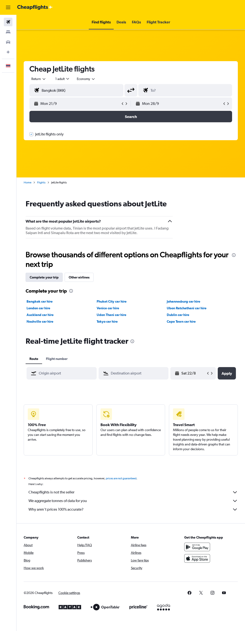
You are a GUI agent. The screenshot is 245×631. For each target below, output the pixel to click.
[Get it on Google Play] (197, 547)
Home (27, 182)
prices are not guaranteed (121, 478)
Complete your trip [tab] (44, 277)
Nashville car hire (40, 321)
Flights (41, 182)
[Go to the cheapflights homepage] (35, 7)
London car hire (38, 308)
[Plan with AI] (8, 52)
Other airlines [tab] (79, 277)
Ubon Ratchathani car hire (186, 308)
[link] (189, 593)
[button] (8, 7)
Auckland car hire (40, 315)
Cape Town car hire (181, 321)
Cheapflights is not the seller (51, 492)
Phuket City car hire (112, 301)
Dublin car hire (178, 315)
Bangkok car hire (40, 301)
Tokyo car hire (107, 321)
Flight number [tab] (56, 359)
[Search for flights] (8, 22)
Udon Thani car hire (111, 315)
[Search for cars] (8, 42)
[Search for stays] (8, 32)
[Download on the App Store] (197, 558)
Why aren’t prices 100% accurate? (56, 509)
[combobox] (86, 78)
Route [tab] (33, 359)
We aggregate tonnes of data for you (57, 500)
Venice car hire (108, 308)
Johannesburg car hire (183, 301)
